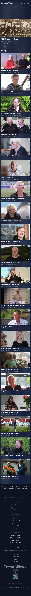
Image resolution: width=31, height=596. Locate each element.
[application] (15, 28)
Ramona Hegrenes (15, 505)
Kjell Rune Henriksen (15, 500)
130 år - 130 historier (6, 41)
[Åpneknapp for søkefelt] (24, 3)
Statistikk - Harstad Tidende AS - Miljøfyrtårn (15, 550)
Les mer (25, 488)
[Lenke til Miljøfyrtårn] (15, 576)
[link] (7, 3)
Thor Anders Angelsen (15, 510)
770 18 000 (15, 561)
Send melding (15, 556)
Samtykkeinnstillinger (16, 584)
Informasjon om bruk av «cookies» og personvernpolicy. (15, 587)
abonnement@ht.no (15, 530)
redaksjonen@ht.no (15, 526)
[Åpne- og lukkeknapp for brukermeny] (21, 3)
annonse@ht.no (15, 532)
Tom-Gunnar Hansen (15, 514)
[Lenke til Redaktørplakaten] (15, 571)
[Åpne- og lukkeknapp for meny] (28, 3)
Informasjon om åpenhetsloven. (15, 589)
